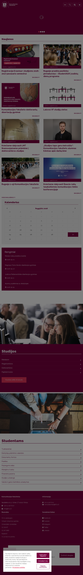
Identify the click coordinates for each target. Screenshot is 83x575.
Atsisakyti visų (43, 561)
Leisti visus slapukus (43, 555)
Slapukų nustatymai (43, 566)
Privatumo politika (18, 567)
